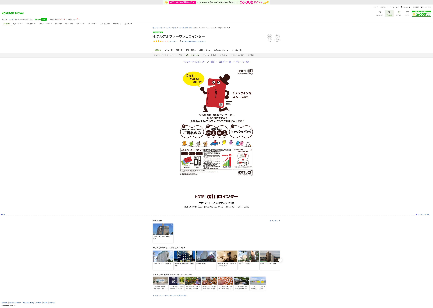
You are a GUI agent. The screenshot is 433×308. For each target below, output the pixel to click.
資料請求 (52, 302)
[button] (172, 225)
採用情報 (38, 302)
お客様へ (223, 55)
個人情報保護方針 (15, 302)
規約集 (45, 302)
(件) (173, 41)
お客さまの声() (221, 50)
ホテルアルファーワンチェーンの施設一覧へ (171, 295)
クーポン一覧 (236, 50)
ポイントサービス (243, 62)
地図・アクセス (205, 50)
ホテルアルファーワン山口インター (179, 36)
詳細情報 (251, 55)
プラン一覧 (169, 50)
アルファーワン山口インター (164, 55)
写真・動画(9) (191, 50)
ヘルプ (376, 7)
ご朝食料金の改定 (237, 55)
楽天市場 (416, 7)
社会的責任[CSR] (28, 302)
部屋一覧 (179, 50)
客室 (180, 55)
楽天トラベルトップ (159, 28)
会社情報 (4, 302)
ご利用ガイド (384, 7)
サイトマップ (394, 7)
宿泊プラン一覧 (225, 62)
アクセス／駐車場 (209, 55)
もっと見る (274, 220)
